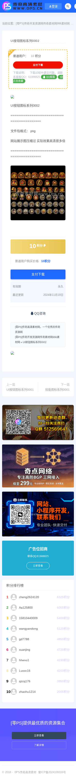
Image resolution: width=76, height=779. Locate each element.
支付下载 (38, 65)
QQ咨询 (39, 313)
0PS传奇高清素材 (25, 772)
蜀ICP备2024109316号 (52, 772)
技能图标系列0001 (57, 389)
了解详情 (39, 745)
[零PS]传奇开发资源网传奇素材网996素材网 (43, 23)
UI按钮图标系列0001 (20, 389)
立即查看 (39, 735)
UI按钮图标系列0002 (34, 342)
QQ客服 (50, 77)
